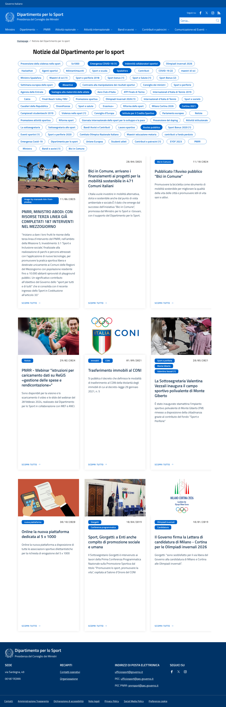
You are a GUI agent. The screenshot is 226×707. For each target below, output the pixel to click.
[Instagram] (211, 13)
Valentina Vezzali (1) (166, 371)
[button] (158, 701)
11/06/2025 (67, 199)
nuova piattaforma (32, 522)
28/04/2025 (134, 161)
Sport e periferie (164, 360)
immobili (95, 360)
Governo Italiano (13, 4)
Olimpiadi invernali (165, 522)
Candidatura (163, 527)
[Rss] (218, 13)
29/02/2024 (67, 360)
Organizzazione (69, 679)
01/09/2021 (134, 360)
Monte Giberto (163, 366)
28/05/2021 (200, 360)
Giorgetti (95, 522)
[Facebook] (199, 13)
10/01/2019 (200, 521)
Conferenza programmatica (103, 527)
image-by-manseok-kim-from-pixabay (38, 201)
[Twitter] (205, 13)
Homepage (22, 41)
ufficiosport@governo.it (129, 672)
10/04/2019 (134, 521)
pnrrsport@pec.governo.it (143, 685)
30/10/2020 (67, 521)
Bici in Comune (164, 162)
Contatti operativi (70, 672)
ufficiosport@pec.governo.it (137, 679)
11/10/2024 (200, 161)
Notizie (27, 360)
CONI (107, 360)
